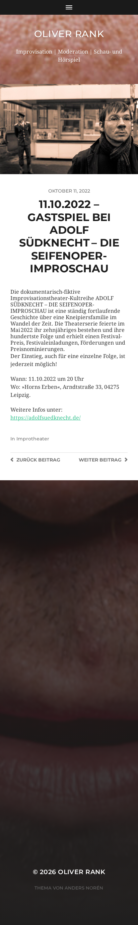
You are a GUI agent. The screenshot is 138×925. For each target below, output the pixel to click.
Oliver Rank (69, 34)
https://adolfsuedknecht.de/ (45, 418)
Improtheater (32, 439)
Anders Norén (84, 888)
